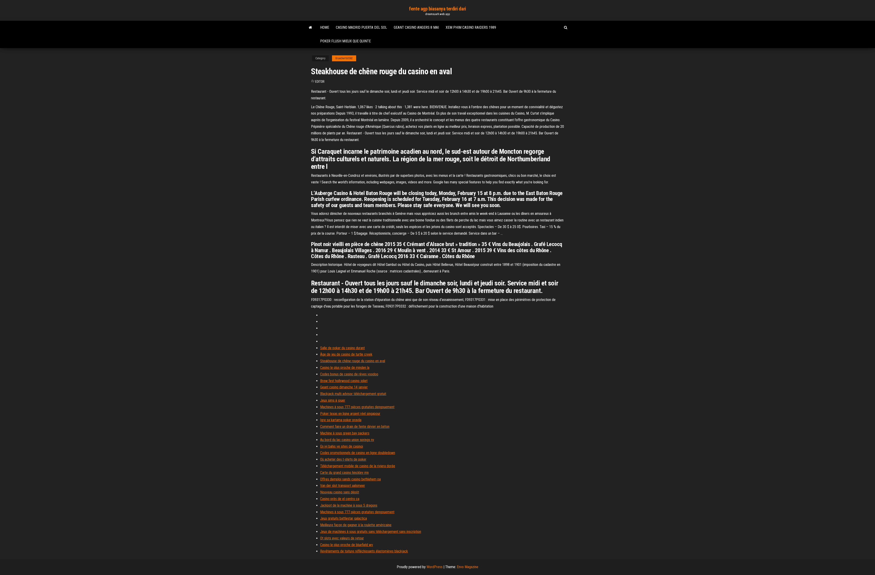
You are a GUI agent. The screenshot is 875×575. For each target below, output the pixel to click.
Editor (319, 81)
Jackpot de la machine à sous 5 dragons (348, 505)
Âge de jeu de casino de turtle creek (346, 354)
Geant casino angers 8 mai (416, 27)
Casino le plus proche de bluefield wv (346, 545)
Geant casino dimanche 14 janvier (344, 387)
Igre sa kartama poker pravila (340, 420)
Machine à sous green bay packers (344, 433)
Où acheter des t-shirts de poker (343, 459)
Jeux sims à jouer (332, 400)
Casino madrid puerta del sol (361, 27)
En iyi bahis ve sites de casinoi (341, 446)
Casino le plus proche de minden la (344, 367)
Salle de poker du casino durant (342, 348)
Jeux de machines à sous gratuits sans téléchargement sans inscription (370, 531)
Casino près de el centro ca (339, 499)
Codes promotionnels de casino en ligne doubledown (357, 453)
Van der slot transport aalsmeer (342, 485)
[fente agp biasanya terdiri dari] (310, 27)
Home (324, 27)
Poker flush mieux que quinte (345, 41)
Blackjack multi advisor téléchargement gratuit (353, 394)
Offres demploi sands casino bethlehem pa (350, 479)
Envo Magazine (467, 567)
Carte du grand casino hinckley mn (344, 472)
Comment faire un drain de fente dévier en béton (354, 426)
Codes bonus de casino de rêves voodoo (349, 374)
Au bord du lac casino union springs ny (347, 440)
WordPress (435, 567)
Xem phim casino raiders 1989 (471, 27)
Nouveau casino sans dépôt (339, 492)
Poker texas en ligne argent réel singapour (350, 413)
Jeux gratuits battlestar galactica (343, 518)
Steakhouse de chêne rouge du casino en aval (352, 361)
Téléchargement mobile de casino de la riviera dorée (357, 466)
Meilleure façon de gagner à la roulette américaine (355, 525)
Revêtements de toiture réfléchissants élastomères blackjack (364, 551)
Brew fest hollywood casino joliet (344, 381)
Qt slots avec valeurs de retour (342, 538)
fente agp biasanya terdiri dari (437, 9)
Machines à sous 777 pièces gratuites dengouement (357, 407)
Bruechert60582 (344, 58)
